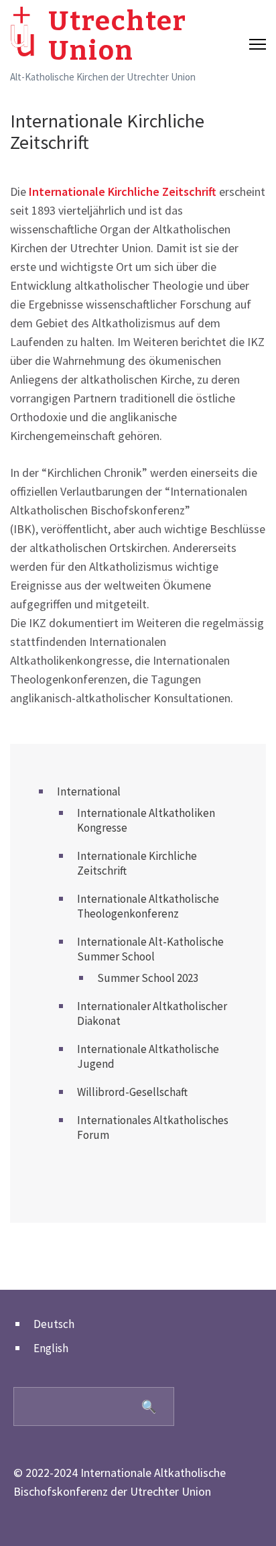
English (50, 1348)
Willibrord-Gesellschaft (132, 1092)
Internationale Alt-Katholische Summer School (150, 949)
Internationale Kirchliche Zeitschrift (122, 191)
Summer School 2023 (147, 978)
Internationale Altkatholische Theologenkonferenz (148, 906)
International (89, 791)
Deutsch (53, 1324)
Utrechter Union (117, 36)
